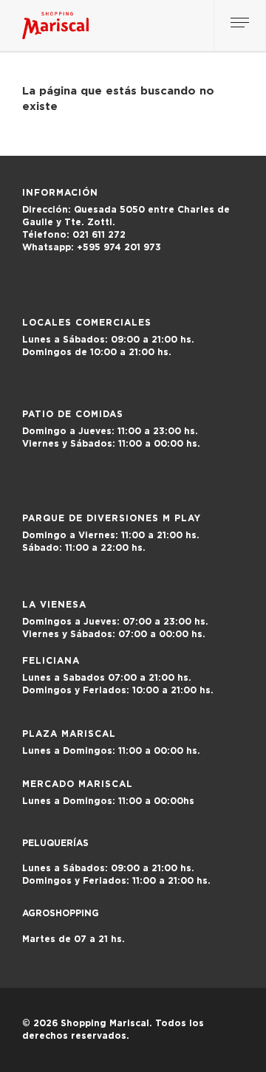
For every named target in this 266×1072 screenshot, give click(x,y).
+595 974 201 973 (99, 247)
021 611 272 (74, 234)
